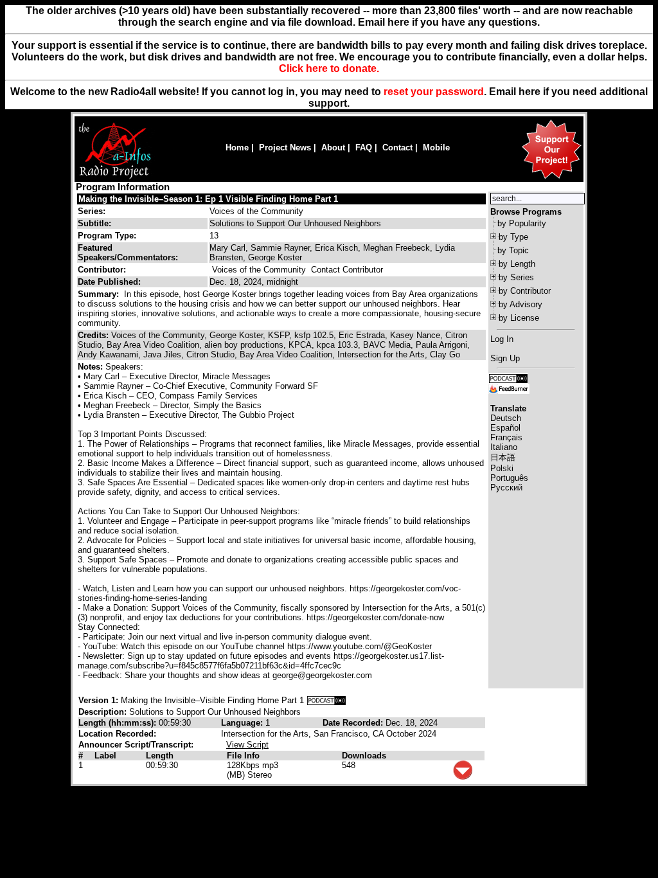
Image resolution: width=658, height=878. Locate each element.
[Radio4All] (115, 178)
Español (505, 428)
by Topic (513, 250)
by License (519, 318)
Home (237, 147)
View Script (247, 744)
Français (506, 437)
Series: (91, 211)
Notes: (91, 367)
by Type (513, 237)
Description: (103, 712)
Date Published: (109, 282)
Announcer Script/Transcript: (135, 744)
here (529, 91)
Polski (501, 468)
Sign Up (505, 358)
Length (159, 755)
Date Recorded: (354, 723)
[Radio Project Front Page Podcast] (508, 377)
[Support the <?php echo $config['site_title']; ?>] (551, 178)
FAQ (363, 147)
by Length (517, 264)
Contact (397, 147)
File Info (243, 755)
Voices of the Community (256, 211)
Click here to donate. (329, 68)
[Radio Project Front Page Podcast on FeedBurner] (508, 388)
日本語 (502, 457)
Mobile (436, 147)
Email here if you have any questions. (449, 22)
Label (105, 755)
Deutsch (505, 418)
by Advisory (520, 304)
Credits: (94, 335)
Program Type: (107, 235)
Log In (501, 339)
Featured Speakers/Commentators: (128, 252)
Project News (285, 147)
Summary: (99, 294)
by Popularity (521, 223)
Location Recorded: (117, 734)
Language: (243, 723)
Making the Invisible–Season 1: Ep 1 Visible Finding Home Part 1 (208, 199)
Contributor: (102, 269)
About (333, 147)
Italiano (503, 447)
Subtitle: (94, 223)
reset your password (434, 91)
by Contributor (525, 291)
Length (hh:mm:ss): (118, 723)
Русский (506, 487)
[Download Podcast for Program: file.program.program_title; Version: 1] (326, 700)
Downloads (364, 755)
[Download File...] (462, 777)
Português (509, 478)
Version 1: (98, 700)
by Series (516, 277)
